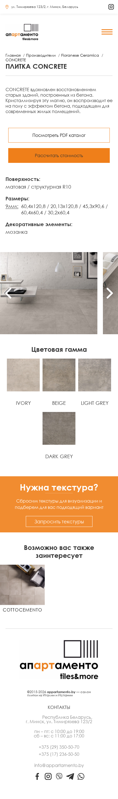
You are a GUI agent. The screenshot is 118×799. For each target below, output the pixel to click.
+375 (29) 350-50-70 (59, 747)
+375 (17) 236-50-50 (59, 754)
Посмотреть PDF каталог (59, 135)
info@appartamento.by (59, 765)
